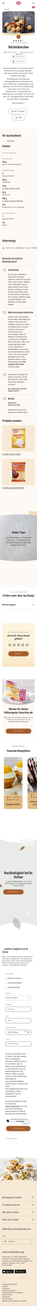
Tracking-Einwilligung (9, 1284)
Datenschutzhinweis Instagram (12, 1292)
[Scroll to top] (32, 1299)
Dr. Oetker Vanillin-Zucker (11, 188)
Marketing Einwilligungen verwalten (14, 1301)
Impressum (6, 1297)
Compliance (6, 1288)
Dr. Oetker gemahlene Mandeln (12, 201)
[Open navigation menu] (3, 3)
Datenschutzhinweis (9, 1290)
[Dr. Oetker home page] (18, 3)
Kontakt (4, 1286)
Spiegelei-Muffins (13, 783)
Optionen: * (10, 974)
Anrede (8, 993)
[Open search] (33, 3)
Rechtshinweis (7, 1295)
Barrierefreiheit (7, 1299)
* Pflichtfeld (11, 1138)
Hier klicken (20, 1121)
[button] (18, 38)
